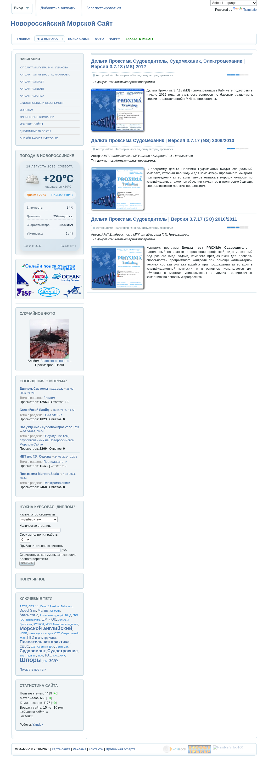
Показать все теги (33, 669)
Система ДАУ (45, 646)
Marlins (43, 610)
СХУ (33, 646)
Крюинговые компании (37, 117)
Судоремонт (33, 651)
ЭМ (45, 661)
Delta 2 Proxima (49, 606)
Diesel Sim (28, 610)
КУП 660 (39, 624)
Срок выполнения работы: (39, 534)
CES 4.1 (34, 606)
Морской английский (46, 628)
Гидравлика (33, 619)
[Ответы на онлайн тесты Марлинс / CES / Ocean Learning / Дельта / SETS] (49, 298)
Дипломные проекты (35, 131)
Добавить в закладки (58, 8)
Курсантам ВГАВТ (32, 88)
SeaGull (55, 610)
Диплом (49, 398)
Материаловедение (65, 624)
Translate (250, 10)
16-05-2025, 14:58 (64, 410)
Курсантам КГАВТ (32, 81)
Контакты (96, 749)
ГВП (75, 615)
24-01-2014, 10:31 (65, 456)
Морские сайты (31, 124)
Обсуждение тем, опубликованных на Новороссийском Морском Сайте (47, 440)
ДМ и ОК (49, 619)
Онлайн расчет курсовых (39, 138)
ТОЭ (47, 655)
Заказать (27, 563)
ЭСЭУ (53, 661)
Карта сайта (61, 749)
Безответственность (56, 361)
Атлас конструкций (52, 615)
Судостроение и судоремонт (42, 102)
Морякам (26, 109)
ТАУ (22, 655)
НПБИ (23, 633)
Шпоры (31, 659)
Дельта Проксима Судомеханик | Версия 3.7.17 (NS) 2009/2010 (162, 140)
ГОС (22, 619)
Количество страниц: (35, 526)
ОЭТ (57, 633)
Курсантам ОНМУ (32, 95)
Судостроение (62, 651)
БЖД (68, 615)
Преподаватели (55, 462)
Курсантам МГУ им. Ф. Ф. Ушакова (44, 67)
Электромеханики (56, 483)
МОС (49, 624)
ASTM (23, 606)
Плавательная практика (45, 642)
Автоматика (29, 615)
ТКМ (40, 655)
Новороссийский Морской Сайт (62, 23)
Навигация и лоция (41, 633)
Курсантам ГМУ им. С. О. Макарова (45, 74)
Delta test (66, 606)
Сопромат (62, 646)
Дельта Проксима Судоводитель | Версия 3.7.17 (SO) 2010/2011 (164, 219)
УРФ (62, 655)
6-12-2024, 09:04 (33, 431)
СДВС (24, 646)
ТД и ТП (31, 655)
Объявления (52, 415)
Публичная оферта (121, 749)
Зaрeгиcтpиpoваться (103, 8)
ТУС (55, 655)
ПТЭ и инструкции (41, 637)
